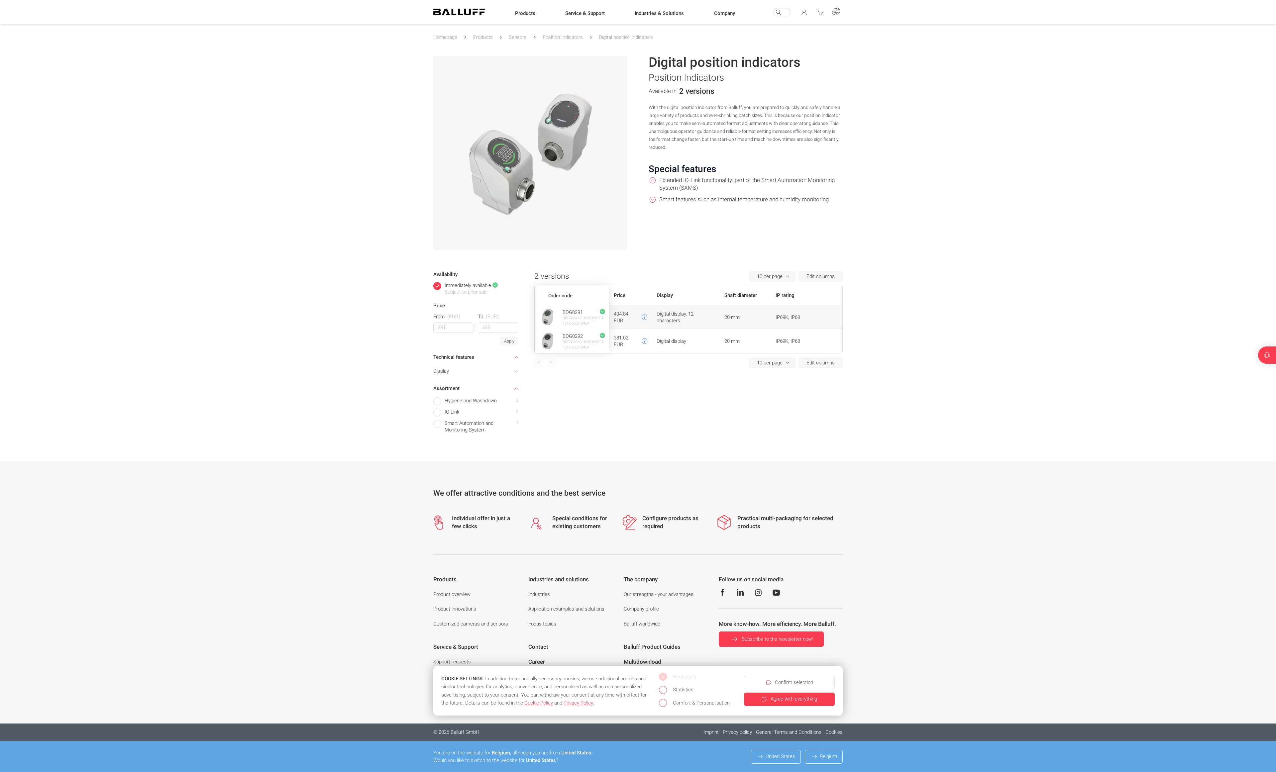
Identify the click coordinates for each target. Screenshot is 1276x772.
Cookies (834, 732)
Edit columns (820, 276)
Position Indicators (563, 37)
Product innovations (454, 609)
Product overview (452, 594)
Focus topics (542, 624)
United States (780, 756)
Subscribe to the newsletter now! (777, 639)
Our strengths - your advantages (658, 594)
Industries (539, 594)
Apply (509, 340)
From (446, 317)
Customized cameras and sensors (470, 624)
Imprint (711, 732)
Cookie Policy (538, 703)
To (488, 317)
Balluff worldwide (642, 624)
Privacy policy (737, 732)
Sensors (518, 37)
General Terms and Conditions (788, 732)
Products (483, 37)
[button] (525, 14)
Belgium (828, 756)
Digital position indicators (626, 37)
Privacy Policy (578, 703)
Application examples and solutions (566, 609)
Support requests (452, 662)
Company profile (641, 609)
